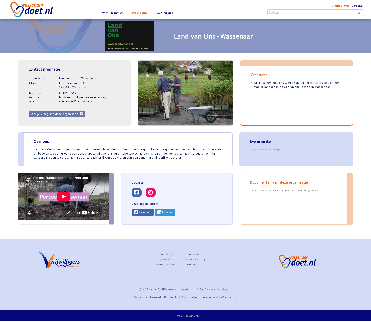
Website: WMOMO (188, 315)
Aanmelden (340, 5)
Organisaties (140, 12)
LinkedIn (167, 212)
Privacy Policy (196, 259)
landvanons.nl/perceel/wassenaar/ (83, 97)
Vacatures (167, 254)
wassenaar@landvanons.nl (77, 101)
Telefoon (35, 93)
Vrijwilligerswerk (112, 12)
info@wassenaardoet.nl (214, 289)
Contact (358, 5)
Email (32, 101)
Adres (32, 83)
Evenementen (164, 12)
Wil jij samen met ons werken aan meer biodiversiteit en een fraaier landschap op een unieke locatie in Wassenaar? (297, 85)
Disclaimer (193, 254)
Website (34, 97)
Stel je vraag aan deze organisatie (54, 114)
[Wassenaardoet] (38, 7)
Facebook (144, 212)
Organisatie (36, 78)
